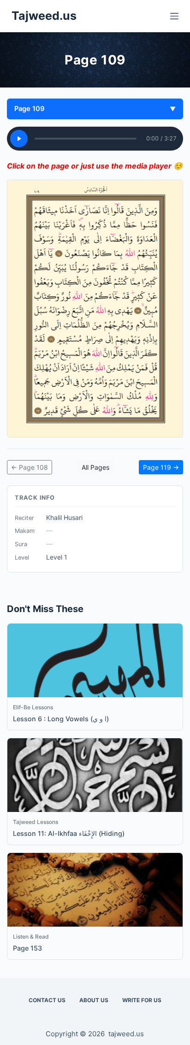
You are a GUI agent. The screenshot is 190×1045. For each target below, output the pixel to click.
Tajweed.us (44, 16)
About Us (93, 1000)
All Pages (95, 467)
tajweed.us (126, 1033)
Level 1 (56, 557)
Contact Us (47, 1000)
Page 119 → (161, 467)
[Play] (19, 138)
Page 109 (95, 109)
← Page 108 (29, 467)
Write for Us (141, 1000)
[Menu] (174, 16)
